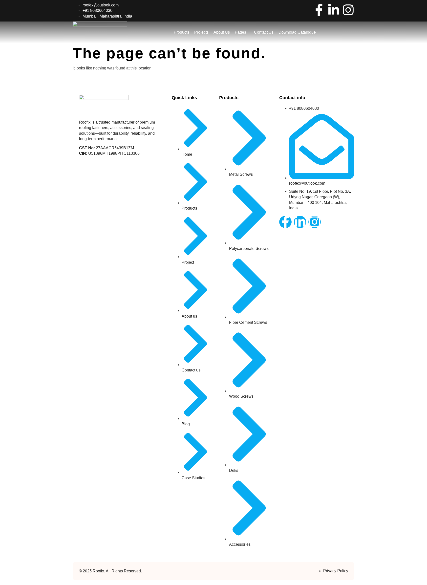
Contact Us (264, 32)
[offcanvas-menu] (352, 32)
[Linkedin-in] (333, 10)
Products (181, 32)
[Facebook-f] (319, 10)
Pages (240, 32)
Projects (201, 32)
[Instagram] (348, 10)
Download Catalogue (297, 32)
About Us (222, 32)
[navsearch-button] (340, 32)
